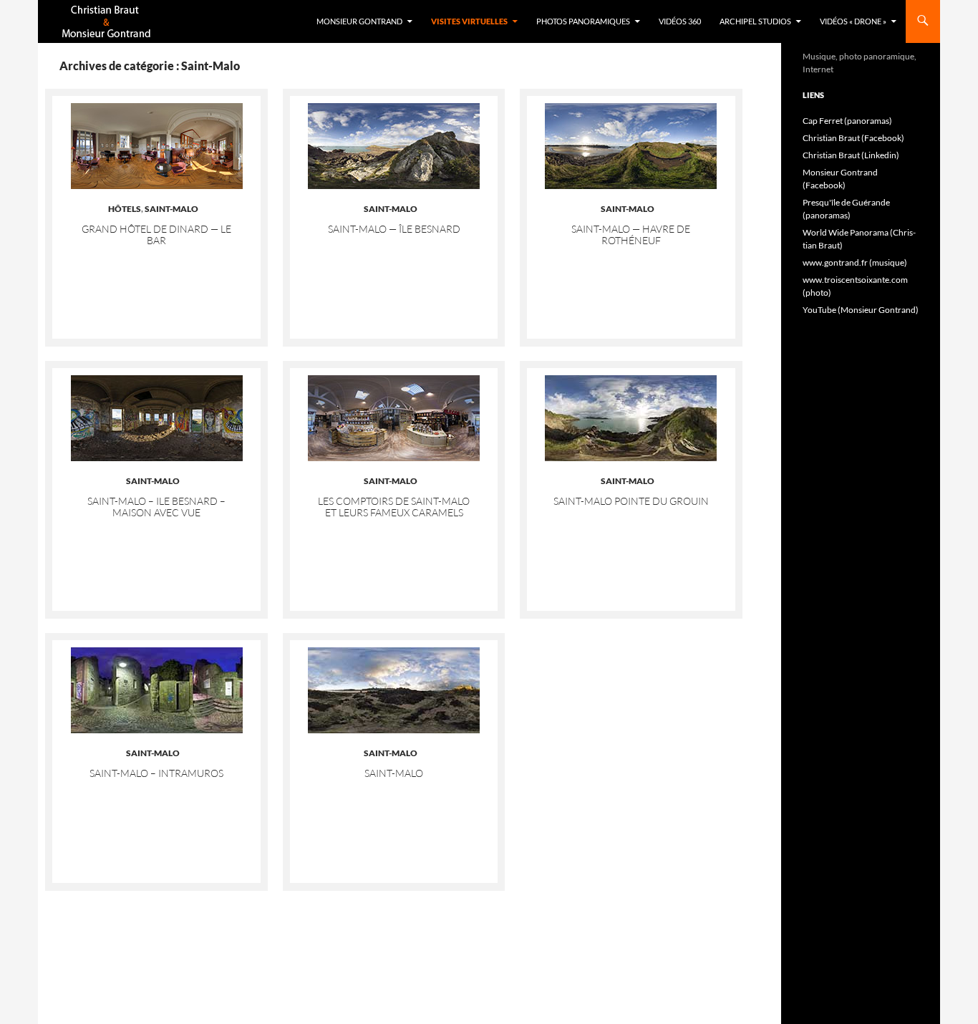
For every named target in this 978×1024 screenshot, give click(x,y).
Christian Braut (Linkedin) (851, 155)
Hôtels (124, 208)
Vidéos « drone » (853, 21)
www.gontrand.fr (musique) (855, 262)
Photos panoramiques (583, 21)
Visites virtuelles (469, 21)
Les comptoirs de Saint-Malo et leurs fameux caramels (394, 506)
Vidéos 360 (680, 21)
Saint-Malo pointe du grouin (631, 501)
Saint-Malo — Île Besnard (394, 229)
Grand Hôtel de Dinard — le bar (156, 234)
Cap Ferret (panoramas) (847, 120)
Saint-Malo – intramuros (156, 773)
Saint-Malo (171, 208)
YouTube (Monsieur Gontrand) (861, 309)
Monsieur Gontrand (359, 21)
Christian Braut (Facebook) (853, 137)
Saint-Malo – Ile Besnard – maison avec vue (156, 506)
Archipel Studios (755, 21)
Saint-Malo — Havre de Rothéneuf (630, 234)
